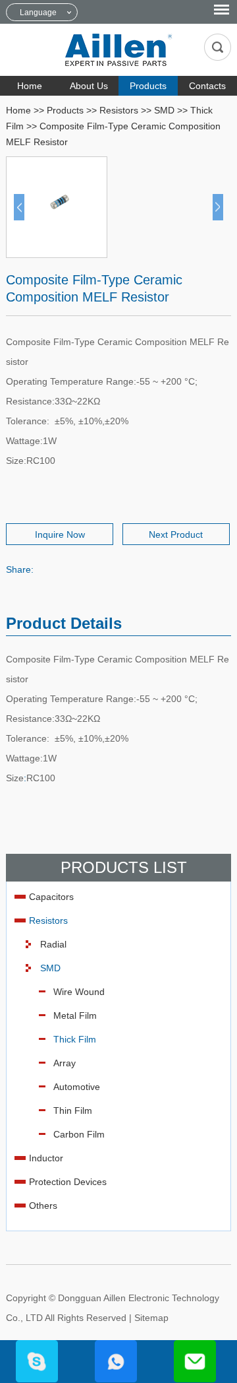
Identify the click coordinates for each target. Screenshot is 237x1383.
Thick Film (74, 1039)
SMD (164, 110)
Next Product (176, 534)
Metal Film (75, 1015)
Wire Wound (79, 991)
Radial (53, 944)
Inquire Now (60, 534)
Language (38, 12)
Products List (124, 867)
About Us (89, 85)
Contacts (207, 85)
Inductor (46, 1158)
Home (29, 85)
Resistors (118, 110)
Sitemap (151, 1317)
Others (43, 1205)
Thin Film (72, 1110)
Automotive (76, 1086)
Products (148, 85)
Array (64, 1063)
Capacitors (51, 896)
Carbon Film (79, 1134)
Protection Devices (68, 1181)
